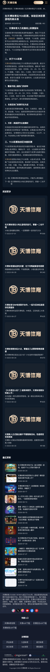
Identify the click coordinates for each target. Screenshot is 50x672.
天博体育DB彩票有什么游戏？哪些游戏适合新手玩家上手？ (31, 476)
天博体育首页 (7, 9)
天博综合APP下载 (40, 623)
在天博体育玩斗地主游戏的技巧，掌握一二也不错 (28, 183)
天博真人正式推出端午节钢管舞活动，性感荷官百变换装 (24, 435)
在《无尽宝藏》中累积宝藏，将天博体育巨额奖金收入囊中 (31, 529)
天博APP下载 (25, 623)
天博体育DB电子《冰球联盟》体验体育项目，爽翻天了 (31, 487)
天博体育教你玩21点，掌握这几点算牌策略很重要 (24, 350)
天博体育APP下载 (10, 628)
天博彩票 (11, 38)
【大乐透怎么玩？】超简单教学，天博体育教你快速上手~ (24, 391)
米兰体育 (9, 647)
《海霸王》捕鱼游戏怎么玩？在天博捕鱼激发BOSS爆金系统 (31, 549)
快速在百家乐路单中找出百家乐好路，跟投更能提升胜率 (30, 560)
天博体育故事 (19, 9)
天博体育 (8, 63)
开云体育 (9, 642)
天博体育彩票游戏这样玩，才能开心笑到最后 (27, 178)
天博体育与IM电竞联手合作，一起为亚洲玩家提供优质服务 (24, 306)
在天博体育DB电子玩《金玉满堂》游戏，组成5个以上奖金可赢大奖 (31, 466)
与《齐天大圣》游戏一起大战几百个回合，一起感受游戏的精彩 (31, 497)
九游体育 (24, 642)
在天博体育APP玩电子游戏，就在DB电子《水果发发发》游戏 (31, 539)
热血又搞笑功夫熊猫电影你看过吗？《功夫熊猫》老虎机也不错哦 (31, 518)
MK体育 (25, 647)
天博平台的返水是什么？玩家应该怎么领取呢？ (31, 581)
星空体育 (39, 642)
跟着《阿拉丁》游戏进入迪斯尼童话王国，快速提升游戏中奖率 (31, 508)
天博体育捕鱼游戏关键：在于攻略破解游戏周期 (24, 266)
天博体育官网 (10, 623)
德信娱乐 (39, 647)
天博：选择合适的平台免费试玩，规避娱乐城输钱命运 (31, 570)
